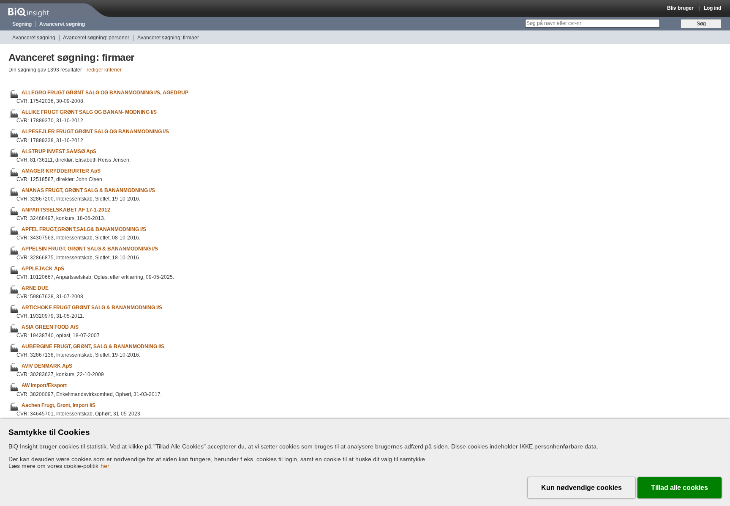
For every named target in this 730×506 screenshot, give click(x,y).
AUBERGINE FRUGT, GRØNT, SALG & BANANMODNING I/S (93, 346)
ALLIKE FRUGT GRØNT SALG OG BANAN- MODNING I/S (89, 112)
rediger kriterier (104, 70)
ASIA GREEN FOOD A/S (50, 327)
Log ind (712, 8)
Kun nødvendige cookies (581, 487)
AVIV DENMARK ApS (47, 366)
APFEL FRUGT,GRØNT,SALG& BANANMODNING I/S (84, 229)
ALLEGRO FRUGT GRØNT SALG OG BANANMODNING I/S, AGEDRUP (105, 93)
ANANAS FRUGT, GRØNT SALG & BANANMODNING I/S (88, 190)
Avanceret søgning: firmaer (168, 38)
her (105, 465)
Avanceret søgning (62, 24)
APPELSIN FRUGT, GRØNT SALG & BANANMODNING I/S (90, 249)
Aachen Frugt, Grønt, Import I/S (58, 405)
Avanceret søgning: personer (96, 38)
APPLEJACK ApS (43, 269)
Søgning (22, 24)
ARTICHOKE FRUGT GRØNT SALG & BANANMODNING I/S (92, 308)
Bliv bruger (680, 8)
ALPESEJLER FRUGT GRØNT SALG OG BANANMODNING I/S (95, 132)
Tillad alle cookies (679, 487)
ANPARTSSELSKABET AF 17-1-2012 (66, 210)
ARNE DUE (35, 288)
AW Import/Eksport (44, 386)
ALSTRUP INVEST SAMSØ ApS (59, 151)
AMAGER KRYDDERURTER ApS (61, 171)
